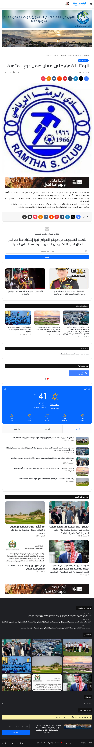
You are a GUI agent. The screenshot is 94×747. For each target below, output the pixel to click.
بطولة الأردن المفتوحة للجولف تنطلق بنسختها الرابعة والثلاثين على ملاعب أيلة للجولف (47, 329)
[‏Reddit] (59, 78)
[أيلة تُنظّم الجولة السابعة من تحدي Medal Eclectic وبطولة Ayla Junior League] (82, 482)
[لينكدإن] (75, 78)
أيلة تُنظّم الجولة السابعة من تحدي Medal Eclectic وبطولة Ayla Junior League (46, 479)
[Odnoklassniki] (48, 78)
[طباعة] (24, 217)
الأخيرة (47, 429)
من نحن (4, 743)
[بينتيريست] (65, 78)
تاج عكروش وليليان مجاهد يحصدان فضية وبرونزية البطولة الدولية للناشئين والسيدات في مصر (43, 438)
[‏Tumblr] (70, 78)
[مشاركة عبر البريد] (30, 217)
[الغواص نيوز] (76, 4)
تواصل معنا (12, 743)
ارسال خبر (20, 743)
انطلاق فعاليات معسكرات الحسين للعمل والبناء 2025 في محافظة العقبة (19, 329)
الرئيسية (84, 55)
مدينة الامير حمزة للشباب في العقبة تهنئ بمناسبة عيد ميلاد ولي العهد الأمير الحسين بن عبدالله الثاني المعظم (69, 568)
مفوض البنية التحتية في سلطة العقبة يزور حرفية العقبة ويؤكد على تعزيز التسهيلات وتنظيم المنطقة (69, 530)
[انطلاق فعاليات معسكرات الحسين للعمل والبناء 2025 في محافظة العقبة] (18, 318)
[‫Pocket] (43, 78)
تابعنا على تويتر (85, 710)
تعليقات (17, 429)
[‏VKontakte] (54, 78)
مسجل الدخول (74, 354)
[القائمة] (3, 4)
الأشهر (77, 429)
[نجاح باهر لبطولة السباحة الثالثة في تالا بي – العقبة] (16, 682)
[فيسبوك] (86, 78)
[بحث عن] (91, 4)
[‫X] (81, 78)
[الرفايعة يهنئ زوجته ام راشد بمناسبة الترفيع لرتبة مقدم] (25, 551)
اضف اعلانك (28, 743)
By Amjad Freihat (54, 743)
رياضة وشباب (76, 55)
